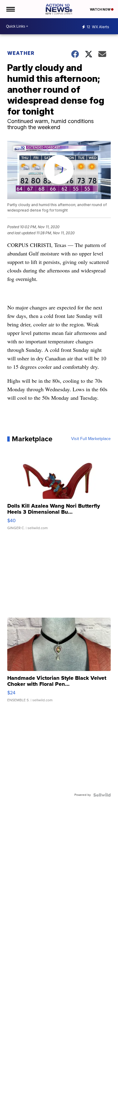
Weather (20, 53)
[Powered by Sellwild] (102, 795)
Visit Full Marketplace (91, 439)
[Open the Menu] (10, 9)
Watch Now (100, 9)
